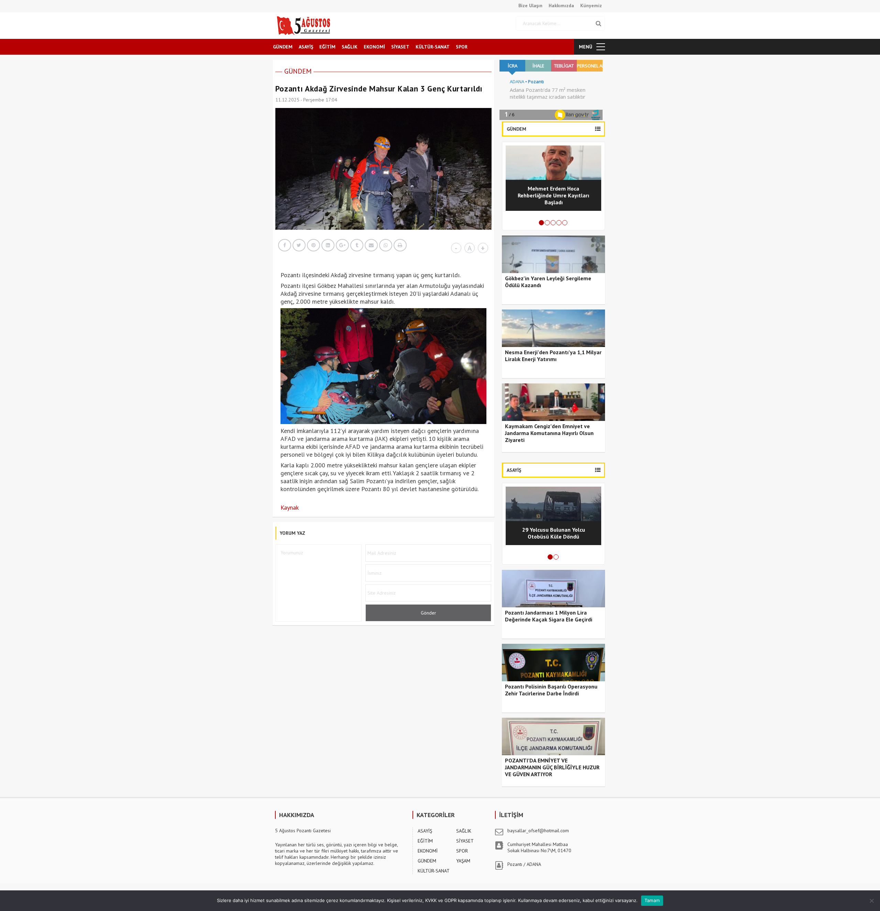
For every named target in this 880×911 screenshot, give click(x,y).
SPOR (462, 47)
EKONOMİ (374, 47)
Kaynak (289, 507)
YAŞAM (463, 861)
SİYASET (400, 47)
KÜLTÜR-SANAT (433, 47)
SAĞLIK (350, 47)
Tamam (652, 900)
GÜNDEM (283, 47)
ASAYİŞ (306, 47)
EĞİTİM (327, 47)
